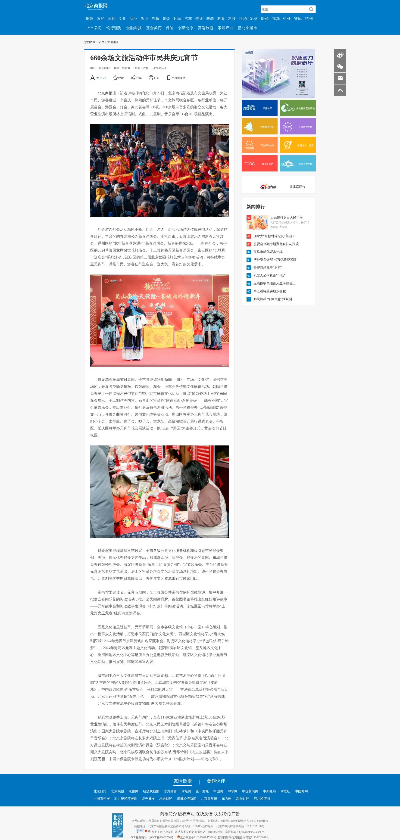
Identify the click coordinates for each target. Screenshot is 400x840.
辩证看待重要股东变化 (269, 291)
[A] (93, 77)
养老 (210, 18)
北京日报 (100, 791)
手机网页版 (179, 77)
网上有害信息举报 (162, 831)
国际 (112, 18)
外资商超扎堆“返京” (267, 267)
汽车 (188, 18)
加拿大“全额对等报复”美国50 (274, 236)
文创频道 (113, 41)
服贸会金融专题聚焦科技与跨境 (276, 244)
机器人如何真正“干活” (269, 275)
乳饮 (254, 18)
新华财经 (242, 798)
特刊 (309, 18)
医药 (265, 18)
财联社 (285, 791)
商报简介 (168, 814)
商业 (134, 18)
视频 (276, 18)
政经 (101, 18)
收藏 (121, 77)
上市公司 (94, 28)
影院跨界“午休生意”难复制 (272, 299)
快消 (243, 18)
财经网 (186, 791)
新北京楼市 (247, 28)
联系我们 (222, 814)
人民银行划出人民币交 (286, 217)
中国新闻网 (250, 791)
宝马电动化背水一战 (268, 251)
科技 (232, 18)
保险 (170, 28)
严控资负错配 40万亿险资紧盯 (275, 259)
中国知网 (301, 791)
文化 (122, 18)
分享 (139, 77)
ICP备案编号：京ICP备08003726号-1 (153, 837)
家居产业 (226, 28)
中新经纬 (269, 791)
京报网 (133, 791)
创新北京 (186, 28)
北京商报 (105, 93)
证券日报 (148, 798)
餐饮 (166, 18)
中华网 (233, 791)
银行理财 (114, 28)
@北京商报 (298, 186)
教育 (221, 18)
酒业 (144, 18)
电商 (155, 18)
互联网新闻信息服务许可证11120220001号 (243, 837)
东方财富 (170, 791)
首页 (101, 41)
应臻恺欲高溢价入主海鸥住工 (274, 283)
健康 (199, 18)
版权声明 (186, 814)
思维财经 (165, 798)
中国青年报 (102, 798)
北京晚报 (117, 791)
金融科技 (134, 28)
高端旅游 (206, 28)
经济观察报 (151, 791)
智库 (298, 18)
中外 (287, 18)
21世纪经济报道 (125, 798)
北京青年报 (209, 798)
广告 (235, 814)
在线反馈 (204, 814)
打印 (156, 77)
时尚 (177, 18)
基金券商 (154, 28)
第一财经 (202, 791)
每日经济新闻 (186, 798)
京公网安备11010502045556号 (198, 837)
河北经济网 (262, 798)
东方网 (226, 798)
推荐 (90, 18)
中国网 (218, 791)
